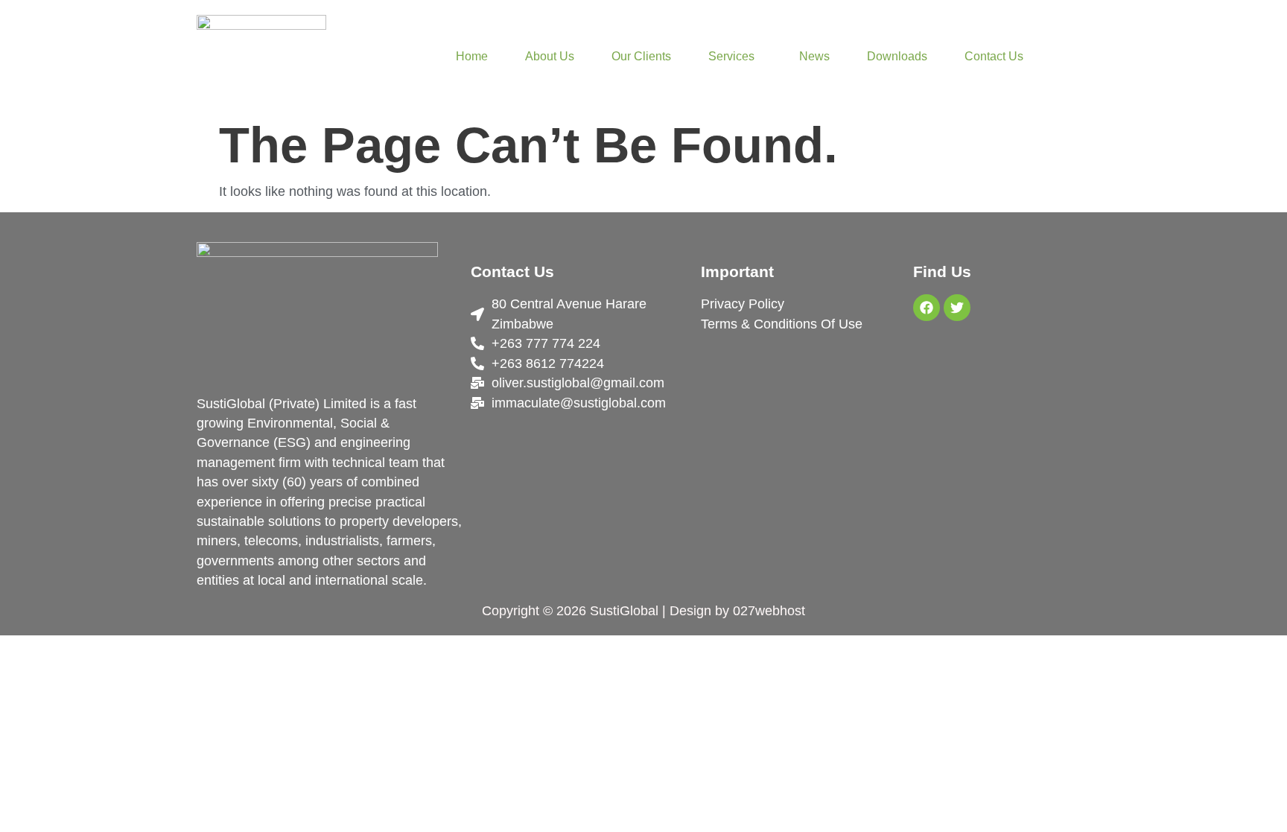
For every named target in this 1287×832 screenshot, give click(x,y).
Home (472, 56)
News (814, 56)
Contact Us (994, 56)
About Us (549, 56)
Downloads (897, 56)
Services (731, 56)
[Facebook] (926, 307)
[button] (735, 56)
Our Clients (641, 56)
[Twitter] (957, 307)
